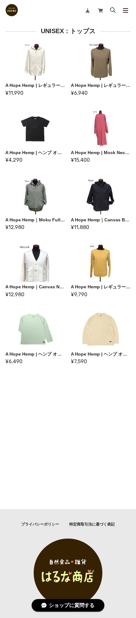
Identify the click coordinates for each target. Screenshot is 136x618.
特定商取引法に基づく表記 (92, 524)
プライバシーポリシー (40, 524)
